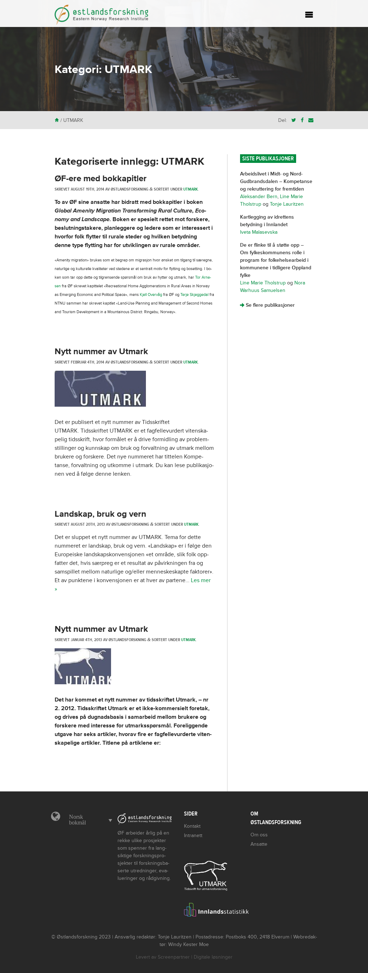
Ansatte (258, 844)
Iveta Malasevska (258, 232)
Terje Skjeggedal (194, 294)
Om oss (259, 835)
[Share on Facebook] (302, 120)
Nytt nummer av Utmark (101, 351)
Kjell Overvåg (151, 294)
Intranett (193, 835)
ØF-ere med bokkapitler (101, 178)
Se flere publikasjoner (267, 305)
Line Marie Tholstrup (263, 283)
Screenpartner (174, 957)
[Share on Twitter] (293, 120)
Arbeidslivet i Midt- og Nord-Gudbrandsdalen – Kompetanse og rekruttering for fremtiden (276, 181)
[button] (89, 819)
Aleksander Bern (258, 196)
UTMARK (190, 189)
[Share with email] (310, 120)
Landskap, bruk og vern (100, 514)
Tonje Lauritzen (287, 204)
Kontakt (192, 826)
